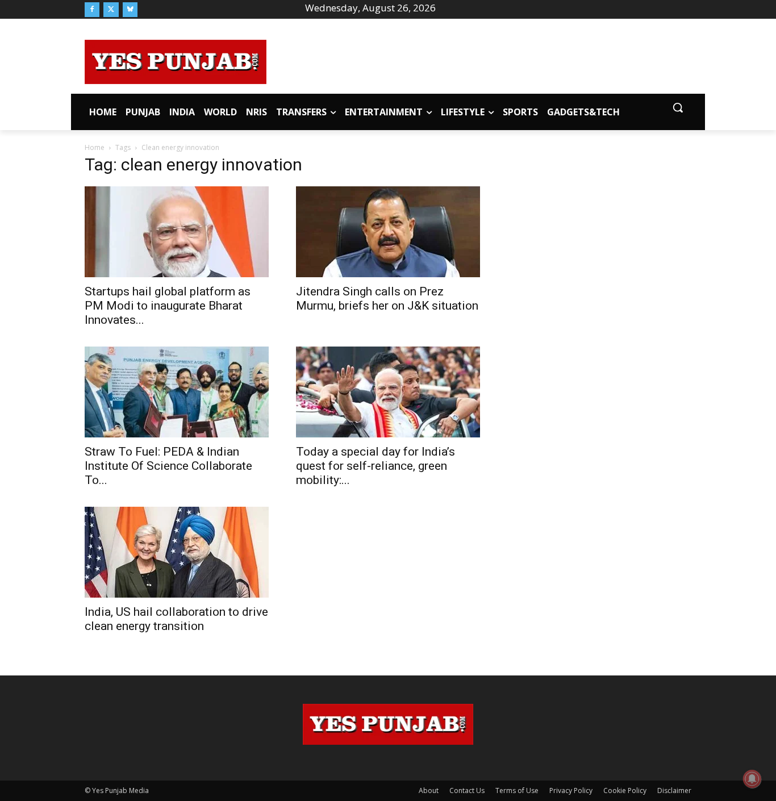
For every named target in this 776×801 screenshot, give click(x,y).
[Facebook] (92, 9)
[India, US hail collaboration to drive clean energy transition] (177, 552)
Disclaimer (674, 790)
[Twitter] (110, 9)
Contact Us (467, 790)
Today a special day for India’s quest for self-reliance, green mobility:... (375, 466)
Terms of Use (517, 790)
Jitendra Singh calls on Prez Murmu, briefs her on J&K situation (387, 298)
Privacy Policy (571, 790)
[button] (677, 107)
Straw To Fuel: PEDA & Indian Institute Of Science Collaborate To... (168, 466)
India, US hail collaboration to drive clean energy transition (176, 619)
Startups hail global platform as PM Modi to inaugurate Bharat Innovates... (168, 306)
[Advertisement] (479, 60)
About (429, 790)
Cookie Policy (624, 790)
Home (95, 147)
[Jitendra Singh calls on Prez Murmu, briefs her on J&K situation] (388, 231)
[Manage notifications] (752, 779)
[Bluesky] (130, 9)
